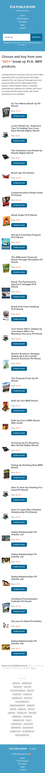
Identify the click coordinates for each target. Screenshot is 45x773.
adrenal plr (16, 716)
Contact (22, 28)
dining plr (30, 705)
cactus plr (28, 698)
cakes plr (11, 713)
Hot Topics (22, 22)
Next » (33, 668)
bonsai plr (22, 709)
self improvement (15, 43)
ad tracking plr (28, 731)
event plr (27, 687)
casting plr (27, 716)
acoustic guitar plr (18, 690)
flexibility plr (15, 731)
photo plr (32, 713)
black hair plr (28, 727)
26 (27, 668)
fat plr (28, 720)
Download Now (19, 116)
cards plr (16, 683)
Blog (22, 25)
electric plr (28, 724)
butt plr (31, 709)
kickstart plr (17, 698)
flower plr (27, 694)
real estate (21, 45)
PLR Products (22, 19)
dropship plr (16, 727)
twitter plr (17, 687)
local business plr (22, 701)
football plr (22, 713)
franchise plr (17, 724)
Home (22, 16)
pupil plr (30, 690)
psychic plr (17, 694)
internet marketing (27, 43)
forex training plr (22, 735)
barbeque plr (27, 683)
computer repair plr (17, 705)
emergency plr (18, 720)
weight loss (37, 43)
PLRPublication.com (20, 754)
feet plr (13, 709)
